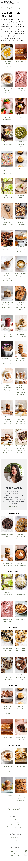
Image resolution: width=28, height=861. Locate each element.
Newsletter (14, 838)
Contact (14, 851)
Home (3, 8)
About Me (14, 820)
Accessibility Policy (14, 827)
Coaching (14, 853)
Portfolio (14, 840)
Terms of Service (14, 824)
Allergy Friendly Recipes (14, 8)
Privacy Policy (14, 822)
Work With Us (14, 855)
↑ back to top (14, 809)
